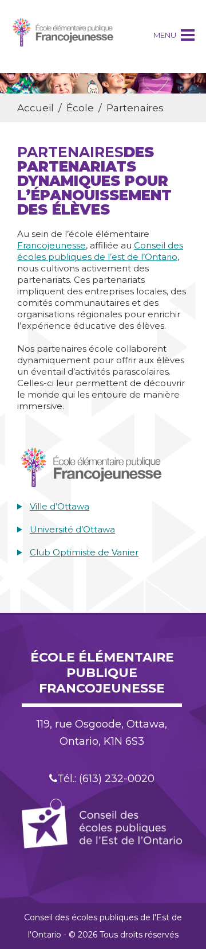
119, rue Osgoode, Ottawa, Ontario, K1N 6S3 (102, 733)
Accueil (35, 108)
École (80, 108)
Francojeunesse (51, 245)
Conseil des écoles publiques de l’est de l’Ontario (100, 251)
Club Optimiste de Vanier (84, 552)
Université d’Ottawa (72, 529)
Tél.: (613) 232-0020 (105, 778)
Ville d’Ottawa (59, 506)
